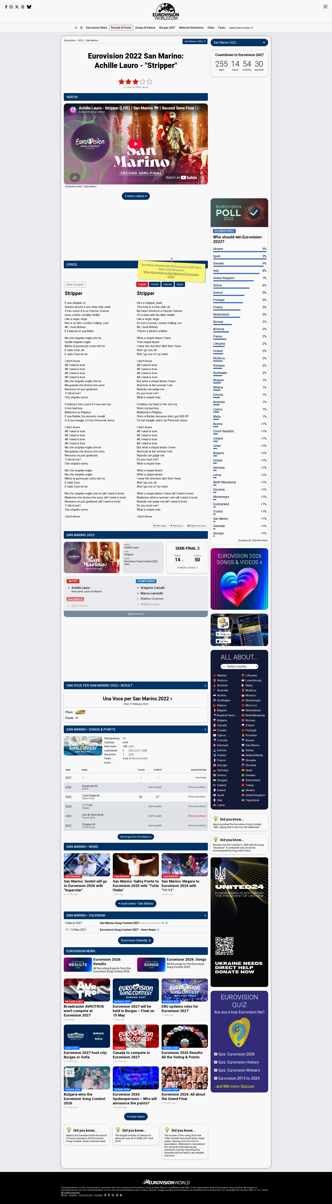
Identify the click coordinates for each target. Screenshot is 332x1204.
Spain (248, 770)
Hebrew (167, 284)
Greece (221, 775)
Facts (221, 27)
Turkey (249, 785)
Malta (248, 685)
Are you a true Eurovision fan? (239, 1012)
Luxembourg (253, 680)
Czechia (221, 740)
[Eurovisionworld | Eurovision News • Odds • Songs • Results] (166, 11)
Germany (222, 770)
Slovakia (250, 760)
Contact (73, 1195)
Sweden (250, 775)
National (191, 27)
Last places (110, 750)
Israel (220, 795)
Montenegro (253, 700)
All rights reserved (70, 1192)
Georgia (221, 765)
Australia (222, 690)
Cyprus (221, 735)
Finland (221, 755)
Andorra (221, 680)
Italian (180, 284)
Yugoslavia (252, 800)
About (64, 1195)
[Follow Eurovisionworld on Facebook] (6, 7)
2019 (131, 746)
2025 (68, 796)
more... (108, 762)
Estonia (221, 750)
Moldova (250, 690)
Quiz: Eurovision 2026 (236, 1054)
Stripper (88, 826)
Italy (219, 800)
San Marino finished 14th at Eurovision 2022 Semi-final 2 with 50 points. (171, 270)
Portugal (250, 730)
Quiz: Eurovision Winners (238, 1070)
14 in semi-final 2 (197, 806)
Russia (249, 740)
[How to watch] (166, 923)
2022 (68, 825)
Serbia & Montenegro (255, 755)
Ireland (221, 790)
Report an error (197, 525)
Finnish (155, 284)
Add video (160, 525)
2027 (68, 777)
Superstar (88, 787)
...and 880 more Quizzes (234, 1086)
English (142, 284)
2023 (131, 750)
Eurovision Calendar (134, 940)
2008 (144, 750)
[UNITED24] (239, 922)
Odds (211, 27)
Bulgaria (221, 720)
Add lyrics (177, 525)
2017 (137, 750)
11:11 (86, 806)
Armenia (222, 685)
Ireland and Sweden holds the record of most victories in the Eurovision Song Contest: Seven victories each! (86, 1135)
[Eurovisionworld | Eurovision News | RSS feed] (121, 1195)
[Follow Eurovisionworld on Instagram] (11, 7)
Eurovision (69, 40)
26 (140, 796)
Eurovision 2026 (239, 559)
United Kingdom (255, 795)
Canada (221, 725)
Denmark (222, 745)
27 (157, 796)
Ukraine (250, 790)
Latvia (220, 805)
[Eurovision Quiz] (239, 1032)
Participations (112, 738)
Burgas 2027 (167, 27)
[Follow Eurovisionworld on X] (17, 7)
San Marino (252, 745)
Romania (251, 735)
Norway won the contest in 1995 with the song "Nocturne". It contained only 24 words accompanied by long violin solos (238, 845)
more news (137, 1116)
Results (121, 27)
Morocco (251, 705)
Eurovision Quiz (239, 1001)
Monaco (250, 695)
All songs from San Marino (135, 836)
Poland (249, 725)
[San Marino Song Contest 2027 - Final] (162, 923)
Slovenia (250, 765)
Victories (109, 742)
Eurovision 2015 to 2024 (238, 1078)
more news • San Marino (136, 903)
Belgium (221, 710)
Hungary (221, 780)
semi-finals (200, 777)
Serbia (249, 750)
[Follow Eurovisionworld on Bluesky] (29, 7)
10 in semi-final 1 (197, 797)
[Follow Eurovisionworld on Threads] (23, 7)
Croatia (221, 730)
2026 (68, 787)
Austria (221, 695)
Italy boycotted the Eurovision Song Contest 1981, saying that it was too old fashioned (237, 823)
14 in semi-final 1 (197, 787)
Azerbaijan (223, 700)
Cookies (98, 1195)
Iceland (221, 785)
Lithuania (251, 675)
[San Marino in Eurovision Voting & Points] (83, 745)
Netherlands (253, 710)
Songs (145, 27)
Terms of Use (85, 1195)
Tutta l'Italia (89, 797)
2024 (68, 806)
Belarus (221, 705)
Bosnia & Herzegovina (227, 715)
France (221, 760)
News (96, 27)
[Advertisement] (31, 93)
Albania (221, 675)
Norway (250, 720)
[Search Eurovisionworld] (76, 27)
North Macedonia (255, 715)
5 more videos (135, 196)
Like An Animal (91, 816)
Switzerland (252, 780)
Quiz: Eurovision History (238, 1062)
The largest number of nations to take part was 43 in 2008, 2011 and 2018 (134, 1135)
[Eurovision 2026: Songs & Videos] (239, 587)
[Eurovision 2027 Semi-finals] (157, 929)
